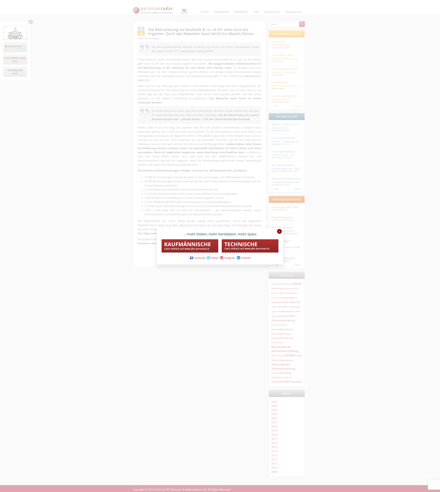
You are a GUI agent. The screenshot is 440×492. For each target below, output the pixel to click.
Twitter (214, 258)
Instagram (229, 258)
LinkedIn (245, 258)
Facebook (199, 258)
